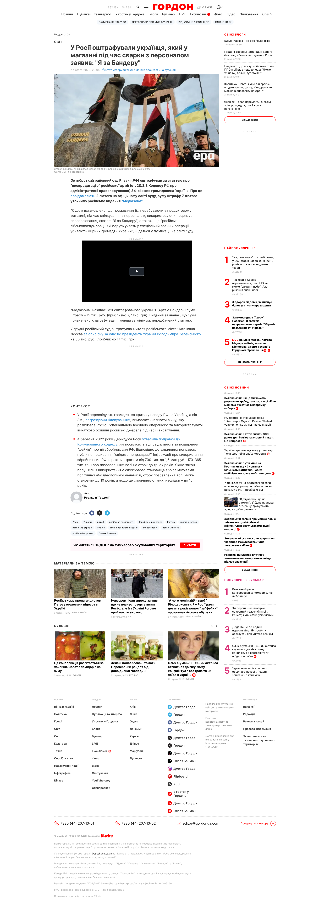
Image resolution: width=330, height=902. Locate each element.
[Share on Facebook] (91, 513)
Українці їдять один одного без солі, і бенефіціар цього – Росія (248, 53)
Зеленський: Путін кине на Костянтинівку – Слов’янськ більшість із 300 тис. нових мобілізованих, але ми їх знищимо (248, 468)
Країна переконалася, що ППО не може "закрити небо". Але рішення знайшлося (250, 285)
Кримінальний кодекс (150, 522)
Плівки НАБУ (223, 22)
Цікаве (58, 780)
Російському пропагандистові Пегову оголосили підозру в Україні (78, 604)
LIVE (182, 14)
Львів (133, 714)
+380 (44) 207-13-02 (138, 823)
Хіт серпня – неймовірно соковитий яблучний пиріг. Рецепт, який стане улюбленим (253, 611)
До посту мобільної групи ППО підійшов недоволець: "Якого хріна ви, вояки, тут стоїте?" (249, 69)
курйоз (101, 527)
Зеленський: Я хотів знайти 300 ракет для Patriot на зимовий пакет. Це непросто (248, 437)
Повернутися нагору (254, 823)
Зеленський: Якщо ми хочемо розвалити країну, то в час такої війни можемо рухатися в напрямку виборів (250, 403)
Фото (218, 14)
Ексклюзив (198, 14)
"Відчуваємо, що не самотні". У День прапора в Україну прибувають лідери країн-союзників (249, 504)
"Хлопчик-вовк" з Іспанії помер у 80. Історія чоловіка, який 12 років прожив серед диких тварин (253, 262)
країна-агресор (188, 522)
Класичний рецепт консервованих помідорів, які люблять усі (252, 592)
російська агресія (82, 527)
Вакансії (248, 706)
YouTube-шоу (101, 780)
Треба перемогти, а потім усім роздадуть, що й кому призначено (247, 105)
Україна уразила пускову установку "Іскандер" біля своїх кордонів (248, 451)
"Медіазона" (132, 201)
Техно (58, 751)
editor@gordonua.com (201, 823)
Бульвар (168, 14)
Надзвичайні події (66, 765)
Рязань (171, 522)
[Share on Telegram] (107, 513)
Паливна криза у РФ (112, 22)
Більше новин (250, 569)
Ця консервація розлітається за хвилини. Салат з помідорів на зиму (78, 667)
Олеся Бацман (184, 761)
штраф (100, 522)
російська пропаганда (121, 522)
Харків (134, 736)
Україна (88, 522)
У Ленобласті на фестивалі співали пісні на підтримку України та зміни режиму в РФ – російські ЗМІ (248, 486)
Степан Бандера (107, 533)
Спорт (58, 736)
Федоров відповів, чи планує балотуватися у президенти (252, 303)
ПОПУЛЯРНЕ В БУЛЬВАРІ (244, 580)
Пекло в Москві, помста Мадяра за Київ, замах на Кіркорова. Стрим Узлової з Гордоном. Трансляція (252, 345)
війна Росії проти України (124, 527)
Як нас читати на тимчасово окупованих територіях (259, 740)
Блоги (153, 14)
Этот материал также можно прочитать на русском (140, 69)
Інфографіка (62, 773)
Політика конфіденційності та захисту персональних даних (218, 723)
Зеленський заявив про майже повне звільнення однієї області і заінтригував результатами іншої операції (250, 524)
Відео (231, 14)
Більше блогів (250, 119)
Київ (133, 706)
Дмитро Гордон (185, 707)
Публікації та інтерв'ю (94, 14)
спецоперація (150, 527)
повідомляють (82, 196)
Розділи (96, 699)
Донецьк (135, 728)
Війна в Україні (79, 613)
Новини (67, 14)
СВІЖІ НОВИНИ (236, 387)
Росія (75, 522)
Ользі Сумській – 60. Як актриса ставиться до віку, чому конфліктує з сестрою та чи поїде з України (193, 669)
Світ (69, 34)
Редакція (249, 714)
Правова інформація (257, 728)
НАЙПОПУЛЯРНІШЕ (240, 248)
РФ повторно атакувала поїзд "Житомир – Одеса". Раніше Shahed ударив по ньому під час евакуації (248, 421)
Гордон (58, 34)
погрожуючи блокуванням (107, 420)
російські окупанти (83, 533)
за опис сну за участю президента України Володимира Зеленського (142, 334)
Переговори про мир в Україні (152, 22)
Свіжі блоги (235, 34)
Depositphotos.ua (102, 853)
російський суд (171, 527)
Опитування (249, 14)
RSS (176, 784)
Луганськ (136, 758)
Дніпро (134, 743)
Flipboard (180, 776)
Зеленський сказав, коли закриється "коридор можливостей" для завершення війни (249, 542)
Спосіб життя (63, 758)
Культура (60, 743)
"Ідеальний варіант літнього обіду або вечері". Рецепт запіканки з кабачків (250, 671)
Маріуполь (137, 751)
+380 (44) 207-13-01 (77, 823)
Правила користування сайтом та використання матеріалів (219, 707)
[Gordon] (173, 7)
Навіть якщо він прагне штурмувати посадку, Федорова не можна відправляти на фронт (248, 87)
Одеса (134, 721)
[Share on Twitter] (99, 513)
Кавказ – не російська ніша (247, 40)
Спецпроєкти (101, 788)
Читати (190, 545)
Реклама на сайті (254, 721)
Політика (60, 714)
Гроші (58, 721)
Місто (133, 699)
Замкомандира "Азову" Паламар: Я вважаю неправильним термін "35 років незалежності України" (254, 322)
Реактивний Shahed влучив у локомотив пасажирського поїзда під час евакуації (247, 558)
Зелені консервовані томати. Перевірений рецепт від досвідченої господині (133, 667)
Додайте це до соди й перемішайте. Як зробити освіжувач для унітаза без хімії (253, 630)
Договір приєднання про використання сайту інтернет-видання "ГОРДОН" (219, 741)
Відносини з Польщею (193, 22)
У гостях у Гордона (130, 14)
